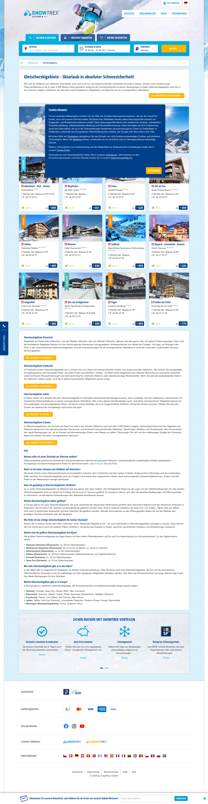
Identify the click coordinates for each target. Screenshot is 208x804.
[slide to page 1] (101, 668)
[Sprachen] (65, 756)
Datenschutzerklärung (121, 158)
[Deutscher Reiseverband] (76, 692)
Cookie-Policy (63, 150)
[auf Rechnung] (67, 709)
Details (42, 654)
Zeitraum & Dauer (93, 46)
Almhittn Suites (72, 190)
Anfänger (99, 463)
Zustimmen (73, 136)
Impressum (111, 155)
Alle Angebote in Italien (37, 414)
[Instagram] (74, 726)
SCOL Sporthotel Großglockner (80, 306)
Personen (145, 46)
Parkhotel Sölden (29, 248)
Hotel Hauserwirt (73, 248)
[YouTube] (82, 726)
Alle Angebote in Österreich (39, 357)
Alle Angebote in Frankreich (39, 386)
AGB (125, 772)
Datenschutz (93, 772)
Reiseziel (33, 46)
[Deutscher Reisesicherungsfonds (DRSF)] (66, 692)
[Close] (204, 798)
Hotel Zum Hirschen (31, 306)
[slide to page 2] (106, 668)
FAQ (134, 772)
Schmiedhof (27, 190)
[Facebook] (66, 726)
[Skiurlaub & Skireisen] (42, 14)
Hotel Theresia (158, 248)
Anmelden (181, 798)
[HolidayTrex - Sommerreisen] (96, 741)
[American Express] (101, 709)
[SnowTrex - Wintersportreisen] (72, 741)
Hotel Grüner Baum (161, 190)
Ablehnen (77, 139)
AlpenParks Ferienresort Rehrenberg (126, 248)
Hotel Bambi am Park (162, 306)
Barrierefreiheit (111, 772)
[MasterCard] (79, 709)
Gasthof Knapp (115, 190)
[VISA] (90, 709)
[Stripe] (113, 709)
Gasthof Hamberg (117, 306)
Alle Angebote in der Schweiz (39, 442)
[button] (185, 3)
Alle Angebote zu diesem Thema (165, 95)
